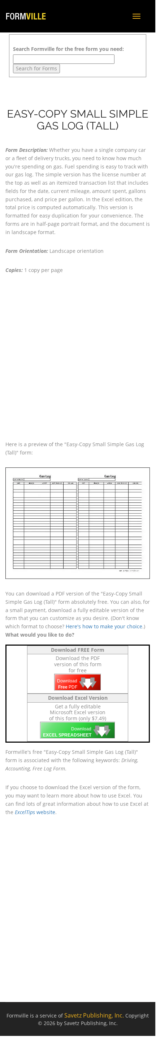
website (35, 812)
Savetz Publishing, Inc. (94, 1015)
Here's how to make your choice (104, 626)
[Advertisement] (78, 357)
